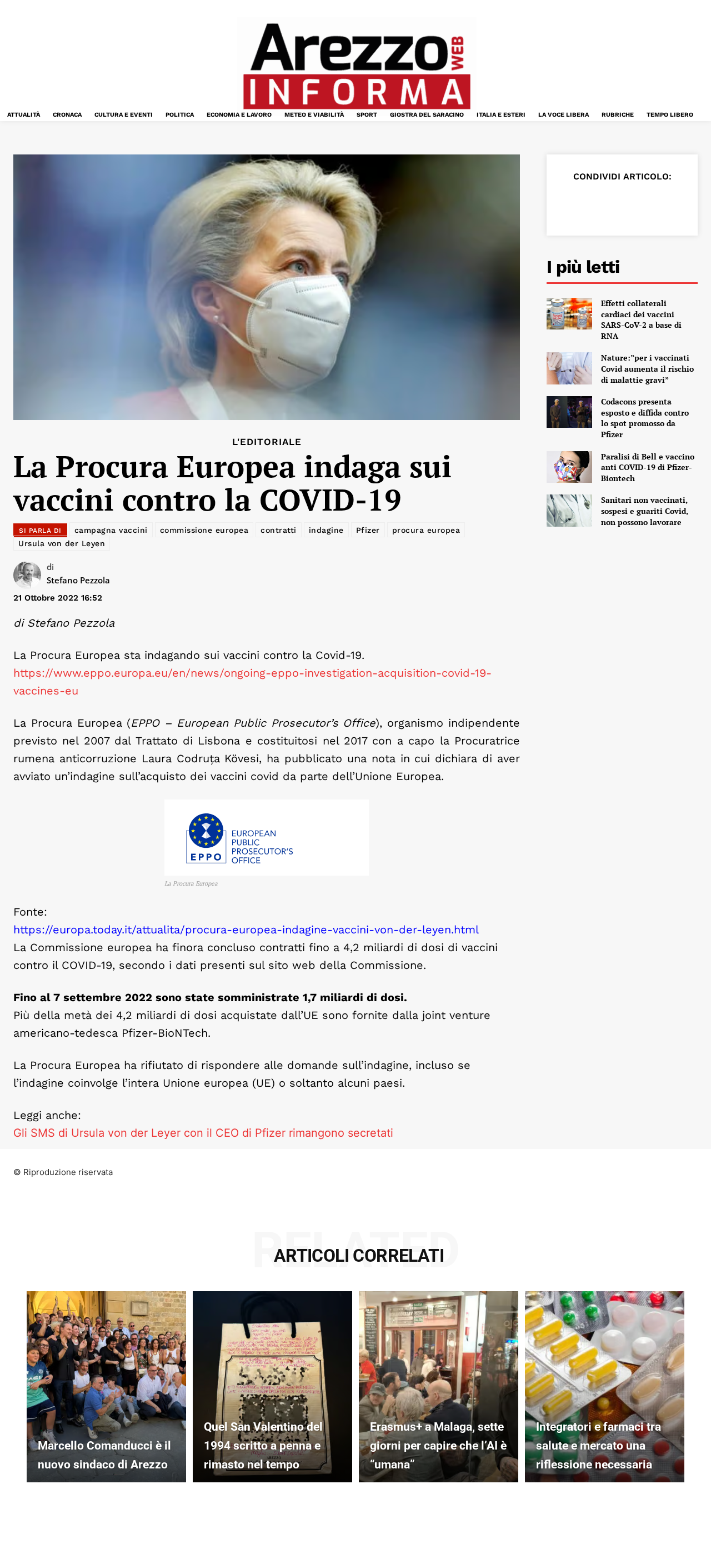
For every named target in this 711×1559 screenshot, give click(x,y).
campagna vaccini (111, 530)
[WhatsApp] (648, 204)
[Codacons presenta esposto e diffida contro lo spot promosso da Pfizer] (569, 412)
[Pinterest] (622, 204)
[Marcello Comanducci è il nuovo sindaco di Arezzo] (106, 1386)
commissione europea (204, 530)
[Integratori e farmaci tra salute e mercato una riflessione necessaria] (604, 1386)
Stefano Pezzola (78, 580)
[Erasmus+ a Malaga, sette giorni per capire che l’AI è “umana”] (438, 1386)
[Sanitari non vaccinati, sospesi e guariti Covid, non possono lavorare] (569, 510)
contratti (279, 530)
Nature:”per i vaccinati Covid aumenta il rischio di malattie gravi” (647, 368)
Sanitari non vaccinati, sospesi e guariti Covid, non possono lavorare (644, 510)
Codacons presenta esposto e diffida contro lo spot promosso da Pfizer (645, 417)
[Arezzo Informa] (356, 66)
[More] (699, 204)
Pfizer (368, 530)
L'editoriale (267, 442)
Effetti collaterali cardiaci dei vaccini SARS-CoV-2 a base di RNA (641, 319)
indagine (326, 530)
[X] (596, 204)
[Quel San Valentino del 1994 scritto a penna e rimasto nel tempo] (272, 1386)
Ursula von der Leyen (61, 543)
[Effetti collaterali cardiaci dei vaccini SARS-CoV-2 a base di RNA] (569, 313)
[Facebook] (571, 204)
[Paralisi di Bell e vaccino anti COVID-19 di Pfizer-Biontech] (569, 467)
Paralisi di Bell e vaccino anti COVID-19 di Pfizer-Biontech (647, 467)
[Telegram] (673, 204)
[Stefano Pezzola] (30, 575)
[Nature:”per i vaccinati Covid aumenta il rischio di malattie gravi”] (569, 368)
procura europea (426, 530)
